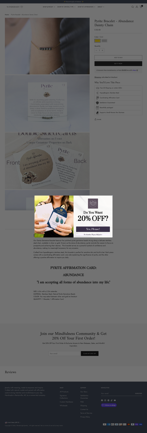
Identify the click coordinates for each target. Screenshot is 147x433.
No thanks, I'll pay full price (93, 234)
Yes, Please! (93, 229)
